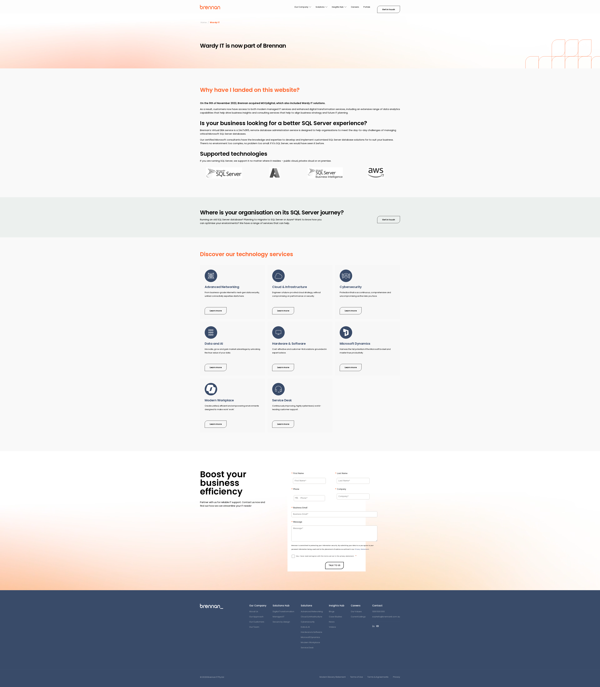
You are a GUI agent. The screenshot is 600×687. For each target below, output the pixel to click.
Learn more (216, 310)
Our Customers (256, 621)
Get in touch (388, 9)
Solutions (320, 6)
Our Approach (256, 616)
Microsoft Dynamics (310, 637)
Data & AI (305, 626)
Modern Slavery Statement (333, 676)
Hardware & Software (311, 632)
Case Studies (335, 616)
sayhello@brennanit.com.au (386, 616)
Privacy (396, 676)
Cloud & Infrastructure (311, 616)
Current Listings (358, 616)
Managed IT (278, 616)
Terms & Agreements (377, 676)
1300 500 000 (378, 611)
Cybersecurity (308, 621)
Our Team (254, 626)
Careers (355, 6)
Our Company (301, 6)
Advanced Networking (312, 611)
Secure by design (281, 621)
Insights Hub (338, 6)
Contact (377, 605)
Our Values (356, 611)
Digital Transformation (283, 611)
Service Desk (307, 647)
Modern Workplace (310, 642)
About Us (253, 611)
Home (204, 22)
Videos (332, 626)
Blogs (331, 611)
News (331, 621)
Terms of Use (356, 676)
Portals (366, 6)
